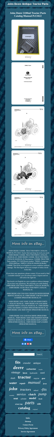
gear (43, 378)
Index (28, 418)
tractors (25, 389)
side (39, 404)
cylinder (23, 399)
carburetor (31, 369)
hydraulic (34, 373)
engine (36, 379)
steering (18, 404)
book (40, 399)
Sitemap (28, 421)
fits (17, 362)
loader (41, 369)
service (21, 394)
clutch (32, 394)
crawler (27, 363)
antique (37, 363)
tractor (24, 377)
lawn (25, 373)
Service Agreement (28, 432)
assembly (11, 395)
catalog (24, 408)
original (35, 409)
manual (34, 382)
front (45, 384)
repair (22, 383)
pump (42, 394)
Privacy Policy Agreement (28, 428)
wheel (36, 390)
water (13, 383)
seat (16, 398)
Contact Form (28, 425)
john (13, 388)
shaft (13, 378)
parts (29, 402)
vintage (15, 372)
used (42, 372)
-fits (44, 389)
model (32, 398)
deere (18, 367)
